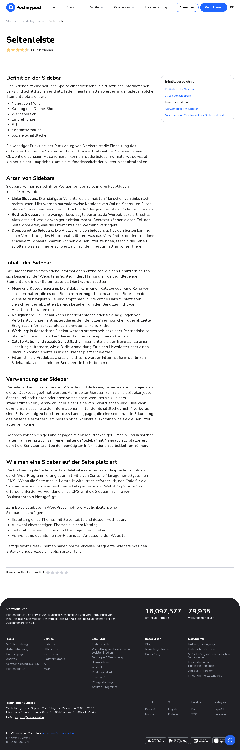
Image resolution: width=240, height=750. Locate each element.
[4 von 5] (61, 572)
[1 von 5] (48, 572)
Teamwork (99, 677)
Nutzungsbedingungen (202, 644)
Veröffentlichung (17, 644)
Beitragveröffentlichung (107, 657)
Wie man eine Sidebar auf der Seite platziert (194, 115)
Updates (49, 644)
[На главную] (24, 7)
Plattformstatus (54, 659)
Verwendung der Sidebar (181, 109)
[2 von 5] (52, 572)
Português (174, 714)
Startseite (12, 21)
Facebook (197, 702)
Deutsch (196, 709)
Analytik (11, 659)
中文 (194, 714)
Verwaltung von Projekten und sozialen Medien (111, 650)
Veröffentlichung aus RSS (22, 664)
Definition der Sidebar (179, 89)
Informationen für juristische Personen (201, 664)
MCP (47, 669)
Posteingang (14, 654)
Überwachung (101, 662)
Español (219, 709)
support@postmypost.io (29, 717)
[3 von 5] (57, 572)
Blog (148, 644)
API (46, 664)
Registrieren (214, 7)
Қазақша (220, 714)
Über (52, 7)
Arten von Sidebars (178, 96)
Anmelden (186, 7)
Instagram (221, 702)
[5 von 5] (66, 572)
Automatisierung (17, 649)
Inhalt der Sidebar (177, 102)
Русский (150, 709)
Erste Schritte (101, 644)
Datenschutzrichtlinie (202, 649)
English (172, 709)
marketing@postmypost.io (58, 733)
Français (150, 714)
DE (232, 7)
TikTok (149, 702)
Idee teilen (51, 654)
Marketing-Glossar (34, 21)
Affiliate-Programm (104, 687)
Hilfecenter (51, 649)
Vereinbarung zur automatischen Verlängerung (209, 655)
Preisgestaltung (156, 7)
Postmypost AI (16, 669)
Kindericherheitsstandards (205, 676)
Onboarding (152, 654)
